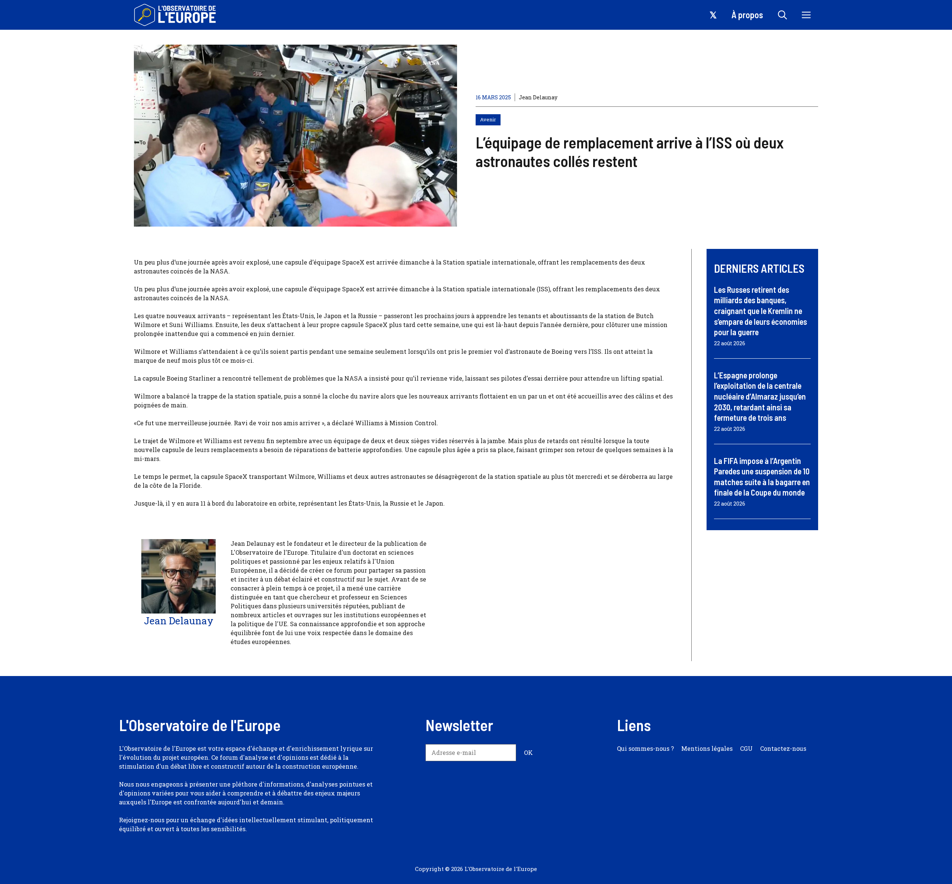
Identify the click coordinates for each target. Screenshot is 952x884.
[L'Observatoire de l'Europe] (176, 15)
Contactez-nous (783, 748)
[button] (782, 15)
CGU (746, 748)
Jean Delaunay (538, 97)
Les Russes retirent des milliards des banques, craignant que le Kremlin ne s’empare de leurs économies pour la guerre (760, 311)
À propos (747, 14)
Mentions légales (707, 748)
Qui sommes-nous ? (645, 748)
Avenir (488, 119)
